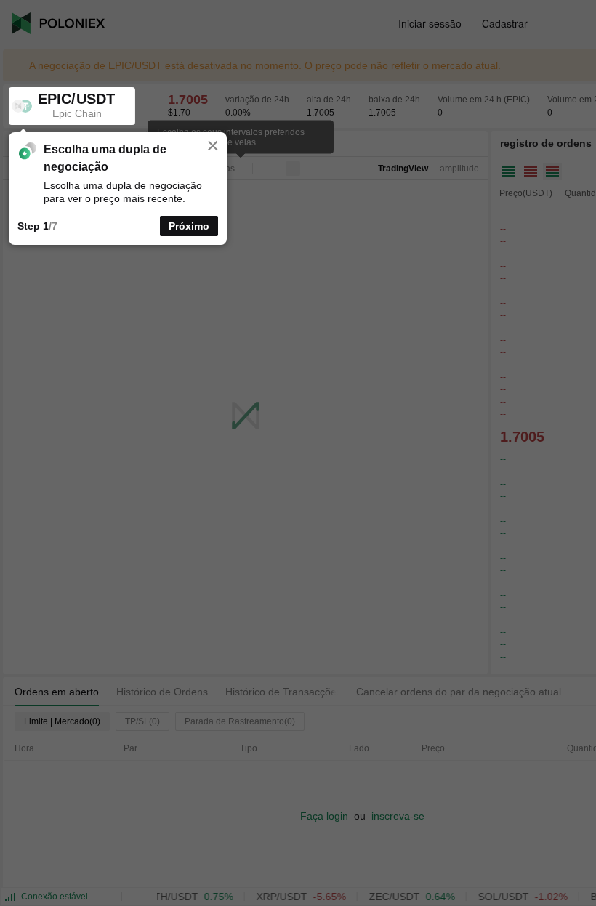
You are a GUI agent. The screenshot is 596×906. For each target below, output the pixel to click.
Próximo (189, 226)
